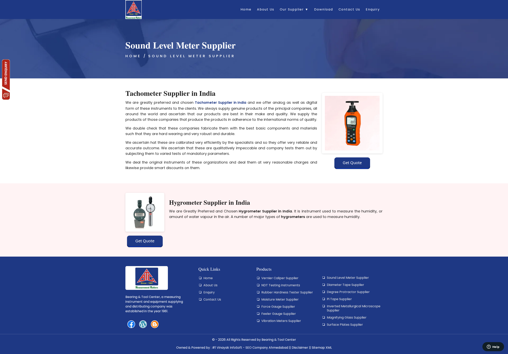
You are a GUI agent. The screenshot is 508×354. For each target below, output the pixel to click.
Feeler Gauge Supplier (278, 313)
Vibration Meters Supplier (281, 321)
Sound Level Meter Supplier (191, 55)
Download (323, 9)
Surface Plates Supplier (345, 324)
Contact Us (349, 9)
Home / (136, 55)
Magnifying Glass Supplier (347, 317)
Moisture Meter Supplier (280, 299)
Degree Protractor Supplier (348, 292)
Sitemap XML (322, 347)
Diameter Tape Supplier (345, 285)
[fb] (131, 324)
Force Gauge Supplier (278, 306)
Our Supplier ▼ (294, 9)
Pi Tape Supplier (339, 299)
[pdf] (143, 324)
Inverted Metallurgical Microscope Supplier (353, 308)
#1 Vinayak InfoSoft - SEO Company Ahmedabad (250, 347)
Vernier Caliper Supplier (279, 278)
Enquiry (373, 9)
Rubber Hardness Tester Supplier (287, 292)
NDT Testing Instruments (280, 285)
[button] (352, 163)
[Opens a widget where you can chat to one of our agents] (493, 347)
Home (246, 9)
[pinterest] (155, 324)
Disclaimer (300, 347)
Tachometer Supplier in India (220, 102)
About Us (265, 9)
